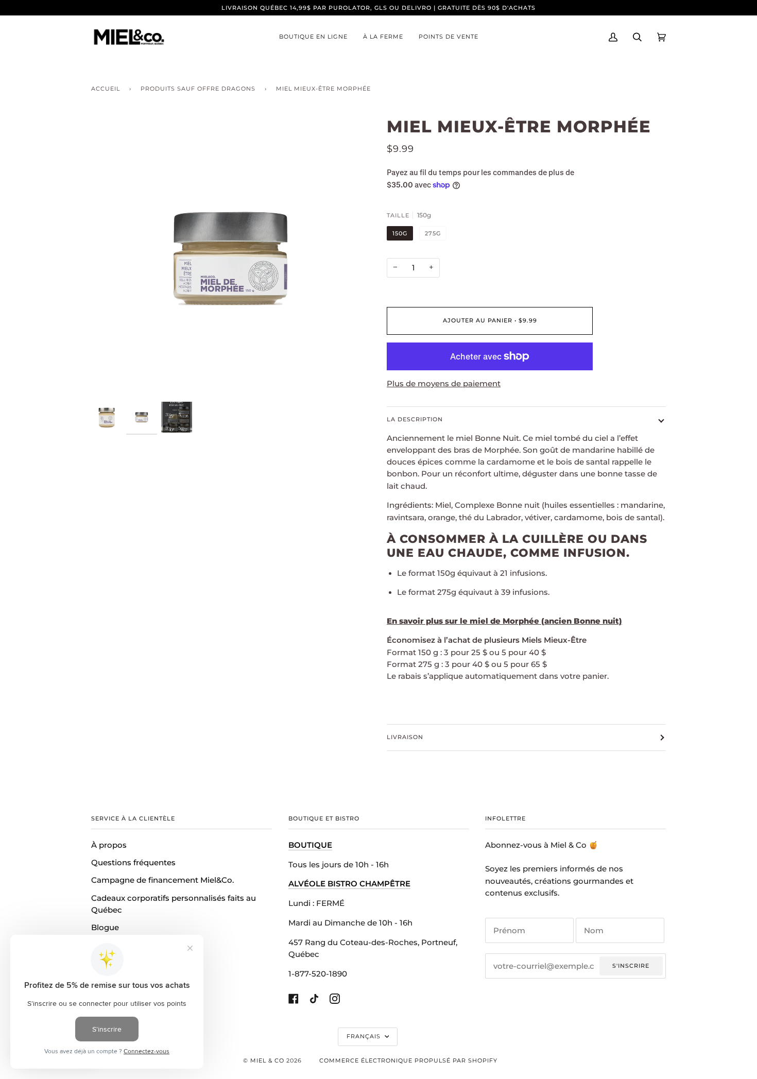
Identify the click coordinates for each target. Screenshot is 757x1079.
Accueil (105, 88)
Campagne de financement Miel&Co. (162, 880)
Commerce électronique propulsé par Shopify (408, 1060)
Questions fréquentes (133, 862)
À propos (109, 845)
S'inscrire (630, 965)
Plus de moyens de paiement (444, 383)
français (365, 1036)
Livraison (405, 737)
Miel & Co (267, 1060)
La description (415, 419)
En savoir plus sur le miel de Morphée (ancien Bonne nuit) (504, 621)
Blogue (105, 927)
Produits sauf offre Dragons (198, 88)
